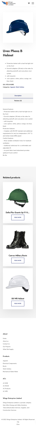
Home (4, 338)
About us (5, 341)
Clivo (18, 424)
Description (18, 96)
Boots (4, 366)
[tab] (18, 95)
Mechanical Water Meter (10, 372)
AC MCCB (6, 386)
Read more (17, 217)
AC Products (6, 389)
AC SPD (5, 391)
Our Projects (6, 347)
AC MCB (5, 383)
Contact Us (6, 344)
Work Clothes (20, 87)
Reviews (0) (18, 101)
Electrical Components (10, 363)
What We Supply (8, 349)
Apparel (12, 87)
